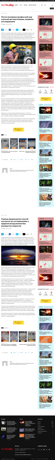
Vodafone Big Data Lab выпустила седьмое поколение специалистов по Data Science (45, 28)
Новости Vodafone (42, 26)
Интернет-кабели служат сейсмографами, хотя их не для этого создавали (45, 131)
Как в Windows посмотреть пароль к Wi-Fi (5, 143)
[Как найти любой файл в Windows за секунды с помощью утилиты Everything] (3, 436)
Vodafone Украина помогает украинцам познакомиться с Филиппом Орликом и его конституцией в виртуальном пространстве (45, 54)
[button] (52, 5)
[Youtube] (53, 0)
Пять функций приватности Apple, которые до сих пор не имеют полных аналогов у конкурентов (45, 204)
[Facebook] (47, 0)
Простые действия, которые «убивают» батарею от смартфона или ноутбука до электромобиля (45, 117)
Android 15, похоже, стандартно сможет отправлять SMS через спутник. (31, 144)
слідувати (46, 89)
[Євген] (2, 24)
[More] (31, 30)
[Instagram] (48, 0)
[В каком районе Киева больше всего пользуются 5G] (45, 75)
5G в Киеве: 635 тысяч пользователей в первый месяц (45, 41)
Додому (2, 13)
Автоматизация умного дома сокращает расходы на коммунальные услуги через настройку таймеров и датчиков (45, 175)
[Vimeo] (51, 0)
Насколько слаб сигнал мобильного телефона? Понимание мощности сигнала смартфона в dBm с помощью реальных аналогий (45, 160)
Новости (5, 13)
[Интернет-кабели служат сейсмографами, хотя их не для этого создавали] (45, 124)
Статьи (40, 114)
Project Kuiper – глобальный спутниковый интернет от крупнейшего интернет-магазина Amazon (14, 144)
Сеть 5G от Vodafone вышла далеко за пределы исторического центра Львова (45, 69)
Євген (4, 24)
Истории (5, 134)
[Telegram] (44, 450)
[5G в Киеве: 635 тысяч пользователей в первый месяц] (45, 35)
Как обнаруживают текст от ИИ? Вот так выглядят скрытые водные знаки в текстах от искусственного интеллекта (45, 145)
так (40, 89)
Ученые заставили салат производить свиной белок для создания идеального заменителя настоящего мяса (45, 190)
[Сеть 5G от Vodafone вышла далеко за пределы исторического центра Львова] (45, 62)
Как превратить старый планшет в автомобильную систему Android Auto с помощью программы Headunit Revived (12, 429)
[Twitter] (50, 0)
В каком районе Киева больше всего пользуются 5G (45, 82)
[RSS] (41, 450)
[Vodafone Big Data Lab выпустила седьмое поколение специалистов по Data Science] (45, 21)
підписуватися (52, 89)
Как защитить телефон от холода (22, 144)
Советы (5, 148)
